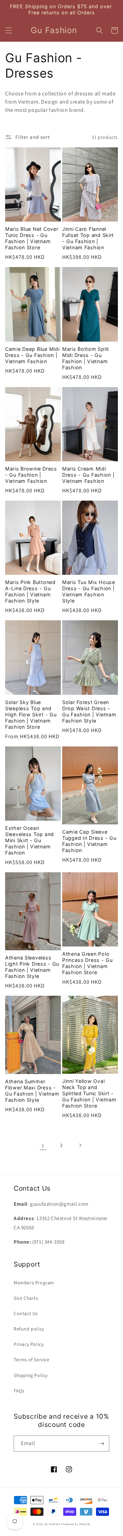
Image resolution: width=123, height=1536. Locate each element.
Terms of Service (32, 1359)
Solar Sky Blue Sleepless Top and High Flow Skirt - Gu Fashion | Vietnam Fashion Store (30, 714)
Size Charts (26, 1298)
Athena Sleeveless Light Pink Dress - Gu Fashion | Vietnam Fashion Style (32, 967)
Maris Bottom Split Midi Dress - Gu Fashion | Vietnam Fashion (85, 358)
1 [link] (43, 1145)
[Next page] (79, 1145)
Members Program (34, 1283)
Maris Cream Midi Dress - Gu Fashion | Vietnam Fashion (88, 475)
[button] (8, 30)
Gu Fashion (52, 1524)
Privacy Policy (28, 1344)
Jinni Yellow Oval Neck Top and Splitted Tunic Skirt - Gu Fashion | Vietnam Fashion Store (89, 1093)
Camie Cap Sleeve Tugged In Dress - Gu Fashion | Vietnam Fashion (89, 841)
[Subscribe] (101, 1443)
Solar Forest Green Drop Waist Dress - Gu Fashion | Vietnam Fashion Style (89, 711)
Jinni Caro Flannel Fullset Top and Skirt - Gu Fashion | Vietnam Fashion (88, 238)
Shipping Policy (30, 1375)
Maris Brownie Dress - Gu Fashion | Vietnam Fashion (31, 475)
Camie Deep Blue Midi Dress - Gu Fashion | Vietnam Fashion (32, 355)
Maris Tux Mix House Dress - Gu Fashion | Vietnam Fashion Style (88, 591)
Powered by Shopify (75, 1524)
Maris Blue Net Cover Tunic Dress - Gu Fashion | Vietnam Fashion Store (31, 238)
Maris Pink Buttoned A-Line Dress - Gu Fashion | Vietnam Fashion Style (30, 591)
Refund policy (29, 1329)
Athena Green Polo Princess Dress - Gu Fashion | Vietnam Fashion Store (87, 963)
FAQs (19, 1391)
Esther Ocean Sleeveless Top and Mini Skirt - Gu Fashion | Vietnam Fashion (29, 840)
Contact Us (26, 1313)
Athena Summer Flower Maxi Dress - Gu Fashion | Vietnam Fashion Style (32, 1090)
